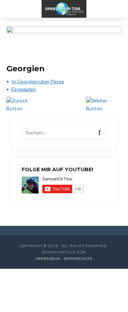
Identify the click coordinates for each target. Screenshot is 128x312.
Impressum (48, 258)
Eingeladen (23, 89)
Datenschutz (78, 258)
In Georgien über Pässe (37, 81)
